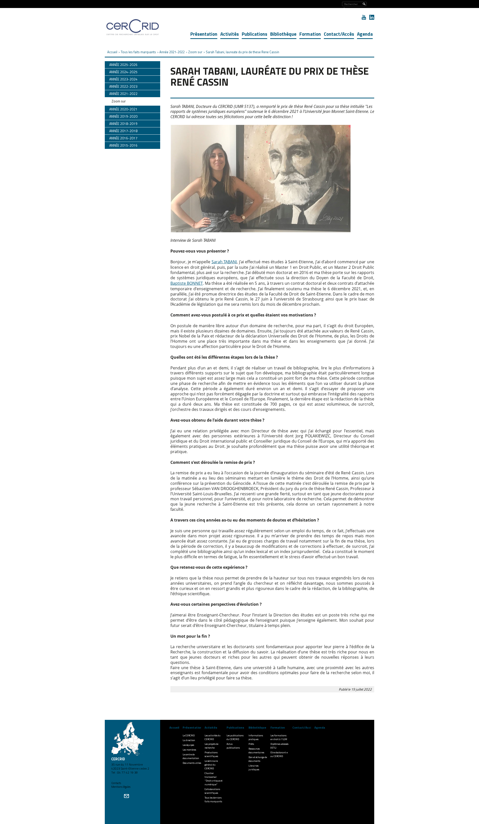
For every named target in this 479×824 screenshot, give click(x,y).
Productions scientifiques (211, 754)
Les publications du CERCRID (235, 737)
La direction (189, 740)
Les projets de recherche (211, 746)
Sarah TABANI (224, 262)
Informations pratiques (255, 737)
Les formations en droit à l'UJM (278, 737)
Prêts (251, 744)
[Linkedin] (371, 17)
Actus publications (233, 746)
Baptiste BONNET (186, 283)
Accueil (174, 727)
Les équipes (188, 745)
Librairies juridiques (253, 767)
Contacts (116, 783)
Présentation (203, 33)
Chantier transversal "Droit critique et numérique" (214, 778)
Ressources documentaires (256, 750)
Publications (254, 33)
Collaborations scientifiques (212, 791)
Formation (310, 33)
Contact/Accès (339, 33)
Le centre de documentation (191, 756)
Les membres (189, 750)
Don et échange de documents (257, 759)
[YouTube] (363, 17)
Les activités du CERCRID (213, 737)
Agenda (365, 33)
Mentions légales (120, 787)
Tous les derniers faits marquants (213, 799)
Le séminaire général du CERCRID (211, 764)
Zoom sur (119, 101)
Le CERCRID (189, 735)
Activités (229, 33)
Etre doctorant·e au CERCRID (279, 754)
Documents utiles (192, 763)
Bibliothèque (283, 33)
